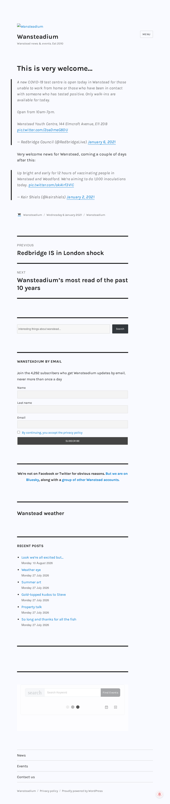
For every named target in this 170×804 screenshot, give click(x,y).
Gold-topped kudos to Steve (43, 594)
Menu (146, 34)
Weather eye (31, 570)
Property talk (31, 607)
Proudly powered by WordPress (82, 791)
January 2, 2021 (81, 197)
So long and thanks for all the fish (48, 619)
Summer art (31, 582)
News (21, 755)
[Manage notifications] (159, 794)
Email (21, 417)
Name (21, 388)
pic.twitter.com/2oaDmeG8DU (42, 129)
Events (22, 766)
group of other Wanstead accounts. (90, 480)
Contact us (26, 777)
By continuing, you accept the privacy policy (52, 433)
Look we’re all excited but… (42, 557)
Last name (24, 403)
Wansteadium (37, 36)
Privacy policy (49, 791)
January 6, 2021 (102, 142)
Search (120, 328)
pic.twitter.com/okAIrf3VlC (51, 184)
